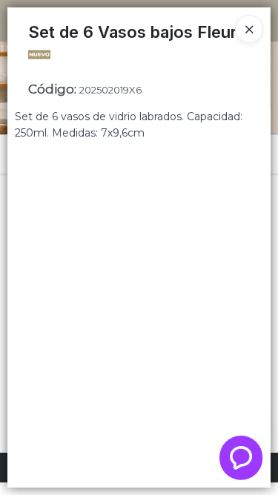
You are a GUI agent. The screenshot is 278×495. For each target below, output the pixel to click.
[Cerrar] (249, 29)
